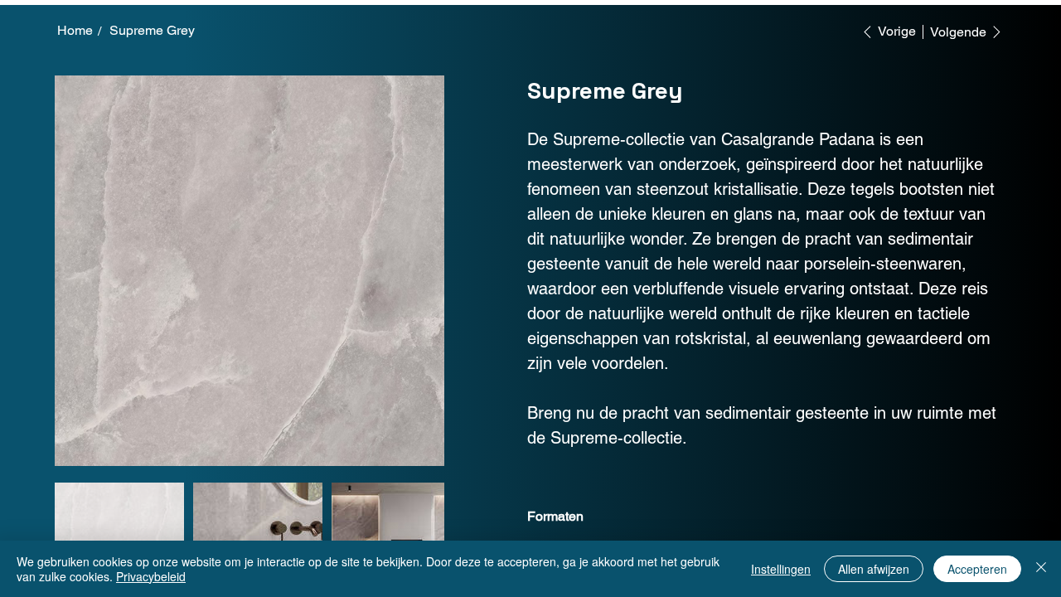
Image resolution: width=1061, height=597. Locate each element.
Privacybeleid (151, 576)
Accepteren (977, 569)
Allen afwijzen (873, 569)
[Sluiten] (1041, 569)
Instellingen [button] (781, 569)
